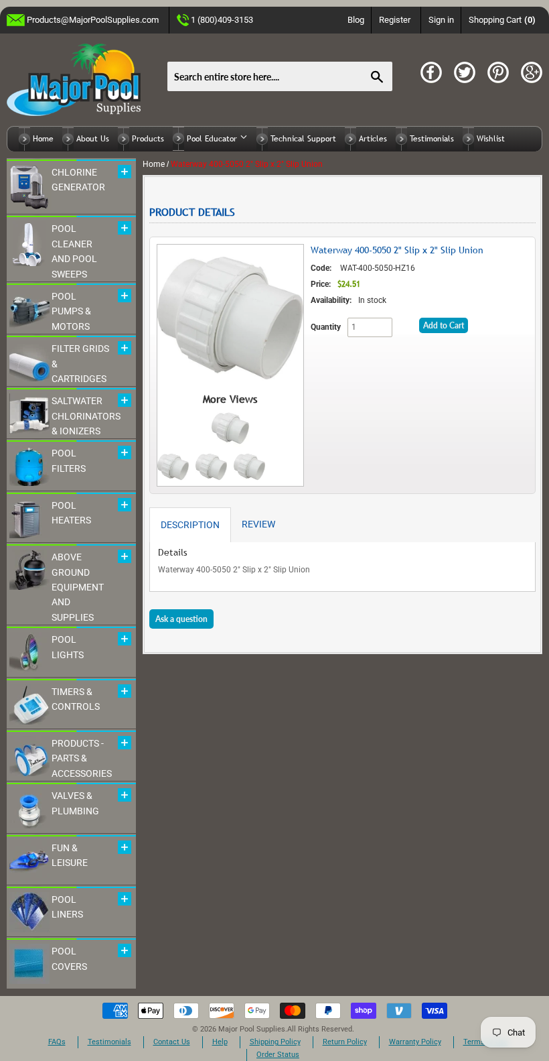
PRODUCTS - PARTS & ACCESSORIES (82, 758)
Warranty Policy (415, 1042)
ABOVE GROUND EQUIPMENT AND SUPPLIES (78, 587)
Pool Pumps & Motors (71, 311)
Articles (373, 139)
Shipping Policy (275, 1042)
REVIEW (258, 524)
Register (394, 20)
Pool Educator (213, 139)
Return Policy (345, 1042)
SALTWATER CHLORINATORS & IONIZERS (86, 415)
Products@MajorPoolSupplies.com (93, 20)
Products (148, 139)
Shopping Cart (502, 20)
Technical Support (303, 139)
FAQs (57, 1042)
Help (220, 1042)
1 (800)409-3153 (222, 20)
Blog (355, 20)
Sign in (441, 20)
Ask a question (181, 619)
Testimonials (432, 139)
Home (43, 139)
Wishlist (491, 139)
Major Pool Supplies (251, 1029)
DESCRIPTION (190, 524)
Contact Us (171, 1042)
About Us (92, 139)
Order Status (277, 1054)
